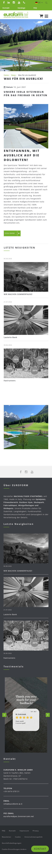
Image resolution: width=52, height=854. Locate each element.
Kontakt (6, 8)
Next (48, 715)
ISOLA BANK (10, 233)
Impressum (24, 831)
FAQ (35, 8)
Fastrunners (10, 380)
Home (6, 75)
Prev (4, 715)
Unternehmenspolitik (33, 837)
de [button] (39, 2)
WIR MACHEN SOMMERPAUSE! (18, 294)
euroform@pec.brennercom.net (19, 816)
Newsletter (6, 837)
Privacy (36, 831)
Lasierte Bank (10, 337)
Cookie (18, 837)
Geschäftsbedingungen (11, 843)
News (13, 75)
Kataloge (21, 8)
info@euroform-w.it (13, 804)
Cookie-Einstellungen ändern (14, 849)
